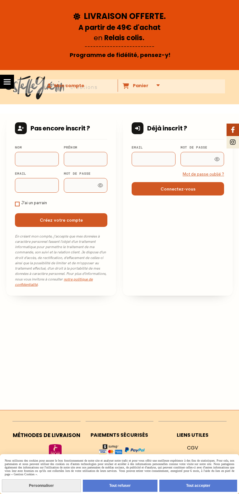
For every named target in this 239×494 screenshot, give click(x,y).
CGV (192, 447)
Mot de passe (77, 174)
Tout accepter (198, 485)
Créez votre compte (61, 220)
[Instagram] (233, 142)
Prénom (70, 147)
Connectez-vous (178, 189)
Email (20, 174)
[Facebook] (233, 130)
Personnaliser (41, 485)
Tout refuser (120, 485)
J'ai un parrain (34, 202)
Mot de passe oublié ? (203, 174)
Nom (18, 147)
